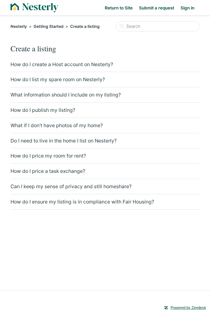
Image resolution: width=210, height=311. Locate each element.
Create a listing (85, 26)
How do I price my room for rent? (48, 156)
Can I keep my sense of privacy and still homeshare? (71, 186)
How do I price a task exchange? (47, 171)
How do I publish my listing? (42, 110)
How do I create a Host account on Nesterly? (61, 64)
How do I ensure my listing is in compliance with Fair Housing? (82, 202)
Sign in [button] (187, 7)
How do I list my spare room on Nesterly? (57, 79)
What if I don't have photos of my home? (56, 125)
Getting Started (49, 26)
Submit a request (156, 7)
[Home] (34, 8)
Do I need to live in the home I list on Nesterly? (63, 141)
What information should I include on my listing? (65, 95)
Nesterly (18, 26)
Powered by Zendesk (188, 307)
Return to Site (119, 7)
